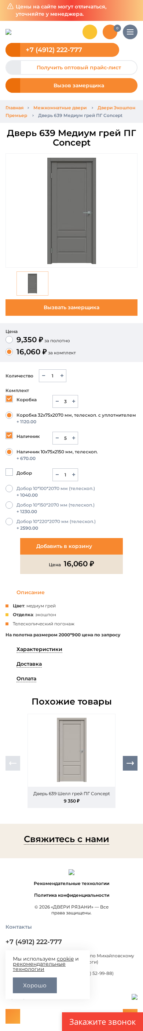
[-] (43, 375)
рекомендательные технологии (39, 966)
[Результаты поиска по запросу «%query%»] (89, 32)
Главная (14, 107)
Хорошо (35, 985)
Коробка (26, 399)
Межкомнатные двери (60, 107)
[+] (61, 375)
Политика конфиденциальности (71, 895)
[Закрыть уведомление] (132, 10)
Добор (24, 473)
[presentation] (13, 763)
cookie (65, 958)
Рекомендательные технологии (71, 883)
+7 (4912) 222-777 (54, 50)
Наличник (28, 436)
